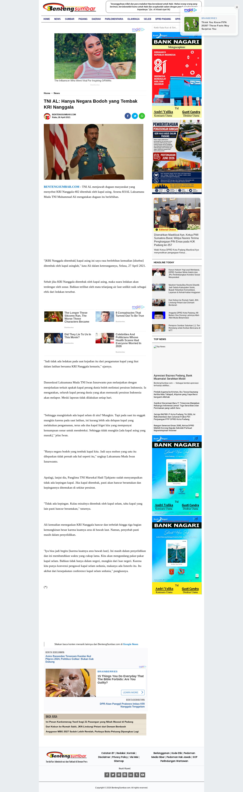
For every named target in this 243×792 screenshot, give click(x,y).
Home (46, 19)
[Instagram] (124, 774)
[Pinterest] (118, 774)
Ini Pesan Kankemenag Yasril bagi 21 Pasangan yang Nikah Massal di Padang (89, 722)
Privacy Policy (120, 757)
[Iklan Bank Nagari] (177, 514)
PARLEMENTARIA (114, 19)
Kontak (131, 753)
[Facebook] (106, 774)
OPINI (178, 19)
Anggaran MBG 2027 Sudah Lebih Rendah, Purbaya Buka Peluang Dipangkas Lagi (92, 731)
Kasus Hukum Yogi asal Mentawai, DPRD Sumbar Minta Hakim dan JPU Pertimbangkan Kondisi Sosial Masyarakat (184, 273)
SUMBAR (69, 19)
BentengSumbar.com (121, 788)
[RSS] (142, 774)
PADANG (83, 19)
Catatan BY (108, 753)
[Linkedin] (130, 774)
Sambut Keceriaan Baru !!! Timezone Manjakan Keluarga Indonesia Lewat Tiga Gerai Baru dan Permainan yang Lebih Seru (176, 405)
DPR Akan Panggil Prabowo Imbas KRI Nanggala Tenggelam (122, 705)
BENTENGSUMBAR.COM (61, 186)
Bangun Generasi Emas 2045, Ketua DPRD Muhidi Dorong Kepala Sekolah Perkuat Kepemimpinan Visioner (174, 428)
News (57, 19)
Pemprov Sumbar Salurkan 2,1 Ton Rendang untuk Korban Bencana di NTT (184, 328)
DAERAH (96, 19)
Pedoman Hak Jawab (179, 757)
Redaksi (121, 753)
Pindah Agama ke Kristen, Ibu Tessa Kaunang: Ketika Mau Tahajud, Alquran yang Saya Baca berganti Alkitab (176, 394)
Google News (130, 644)
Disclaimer (104, 757)
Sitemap (119, 761)
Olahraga (133, 19)
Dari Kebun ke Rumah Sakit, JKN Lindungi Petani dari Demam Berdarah (86, 726)
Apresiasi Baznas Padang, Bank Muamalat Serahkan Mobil (173, 377)
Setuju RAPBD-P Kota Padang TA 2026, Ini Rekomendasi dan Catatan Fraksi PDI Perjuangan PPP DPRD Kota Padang (174, 417)
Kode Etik (177, 753)
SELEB (147, 19)
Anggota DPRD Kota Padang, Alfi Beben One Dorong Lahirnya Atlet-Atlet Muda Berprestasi (184, 315)
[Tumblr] (136, 774)
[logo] (66, 758)
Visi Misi (134, 757)
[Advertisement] (95, 232)
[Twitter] (112, 774)
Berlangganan (162, 753)
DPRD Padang (163, 19)
